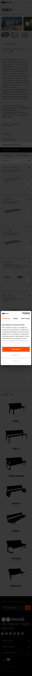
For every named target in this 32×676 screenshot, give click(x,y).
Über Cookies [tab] (25, 318)
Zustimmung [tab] (6, 318)
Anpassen (15, 355)
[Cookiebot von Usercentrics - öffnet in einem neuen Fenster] (22, 313)
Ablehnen (16, 361)
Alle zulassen (16, 349)
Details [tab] (16, 318)
